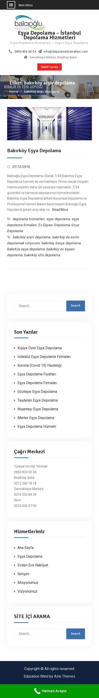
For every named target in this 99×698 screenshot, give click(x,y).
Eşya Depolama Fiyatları (36, 374)
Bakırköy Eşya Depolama (34, 150)
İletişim (23, 574)
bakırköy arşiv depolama (32, 237)
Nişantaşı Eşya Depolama (37, 409)
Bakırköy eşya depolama (26, 249)
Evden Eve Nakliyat (32, 565)
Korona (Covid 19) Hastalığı (39, 365)
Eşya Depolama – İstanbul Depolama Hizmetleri (49, 35)
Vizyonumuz (27, 591)
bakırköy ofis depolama (42, 255)
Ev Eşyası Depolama (54, 225)
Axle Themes (64, 676)
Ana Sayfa (25, 548)
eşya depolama (58, 219)
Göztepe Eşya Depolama (37, 391)
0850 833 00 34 (25, 52)
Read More (60, 209)
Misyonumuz (27, 582)
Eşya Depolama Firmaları (37, 383)
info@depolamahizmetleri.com (66, 52)
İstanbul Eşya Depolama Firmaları (44, 357)
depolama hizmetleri (29, 219)
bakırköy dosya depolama (61, 243)
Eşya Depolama (29, 556)
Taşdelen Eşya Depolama (37, 400)
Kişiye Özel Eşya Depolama (39, 348)
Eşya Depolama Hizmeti (36, 426)
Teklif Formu (49, 67)
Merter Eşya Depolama (35, 418)
